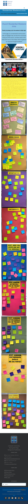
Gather (5, 13)
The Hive (23, 489)
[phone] (22, 498)
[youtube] (12, 498)
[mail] (19, 498)
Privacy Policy (9, 472)
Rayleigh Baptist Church (8, 489)
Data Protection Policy (10, 474)
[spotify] (15, 498)
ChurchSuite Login (10, 475)
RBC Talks (8, 477)
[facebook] (6, 498)
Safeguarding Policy (10, 470)
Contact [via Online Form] (11, 464)
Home (2, 13)
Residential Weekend (12, 13)
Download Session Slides (14, 59)
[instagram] (9, 498)
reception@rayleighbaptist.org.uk (13, 458)
